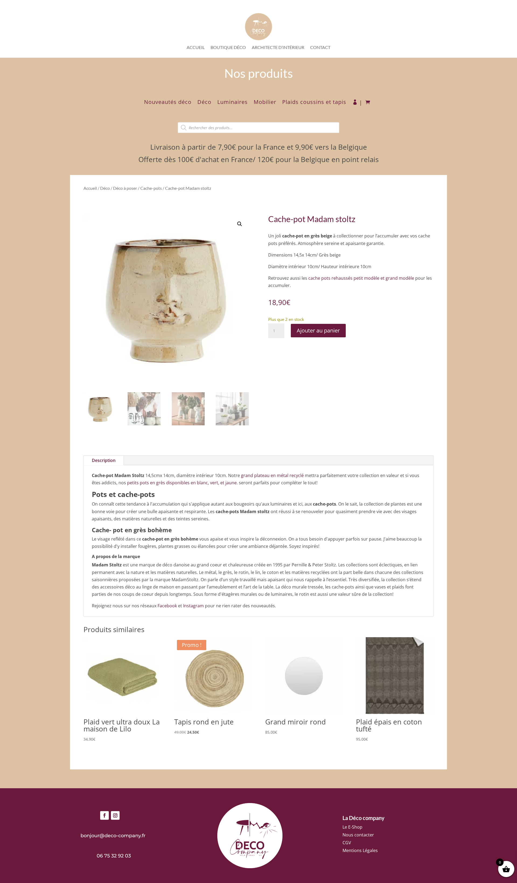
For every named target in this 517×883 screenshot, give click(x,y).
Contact (320, 47)
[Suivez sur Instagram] (115, 815)
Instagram (193, 606)
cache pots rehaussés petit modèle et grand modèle (361, 278)
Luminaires (232, 103)
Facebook (167, 606)
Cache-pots (151, 188)
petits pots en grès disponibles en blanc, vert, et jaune (182, 483)
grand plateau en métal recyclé (272, 475)
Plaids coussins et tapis (314, 103)
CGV (347, 843)
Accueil (196, 47)
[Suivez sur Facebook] (104, 815)
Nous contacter (358, 835)
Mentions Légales (360, 850)
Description (104, 460)
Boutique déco (228, 47)
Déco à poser (125, 188)
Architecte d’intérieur (278, 47)
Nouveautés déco (167, 103)
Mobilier (265, 103)
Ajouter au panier (318, 330)
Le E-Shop (352, 827)
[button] (239, 224)
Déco (204, 103)
